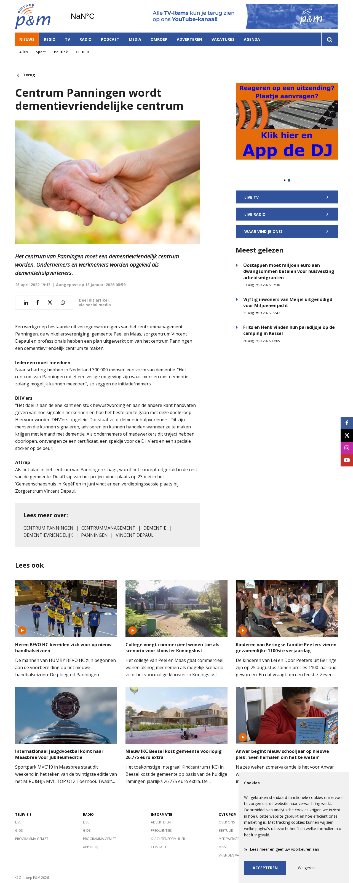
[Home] (38, 16)
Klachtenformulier (168, 838)
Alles (23, 52)
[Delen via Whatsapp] (63, 302)
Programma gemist (31, 838)
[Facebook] (347, 423)
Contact (159, 847)
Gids (19, 830)
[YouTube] (347, 460)
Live (18, 822)
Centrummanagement (108, 528)
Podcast (110, 39)
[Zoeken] (329, 39)
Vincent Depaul (135, 535)
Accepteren (265, 867)
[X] (347, 435)
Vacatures (223, 39)
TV (67, 39)
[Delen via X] (50, 302)
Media (135, 39)
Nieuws (26, 39)
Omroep (159, 39)
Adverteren (189, 39)
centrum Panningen (48, 528)
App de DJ (90, 847)
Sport (41, 52)
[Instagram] (347, 448)
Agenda (252, 39)
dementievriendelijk (48, 535)
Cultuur (82, 52)
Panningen (94, 535)
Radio (85, 39)
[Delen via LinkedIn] (26, 302)
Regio (49, 39)
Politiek (61, 52)
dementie (154, 528)
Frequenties (161, 830)
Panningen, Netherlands (96, 16)
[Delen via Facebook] (37, 302)
